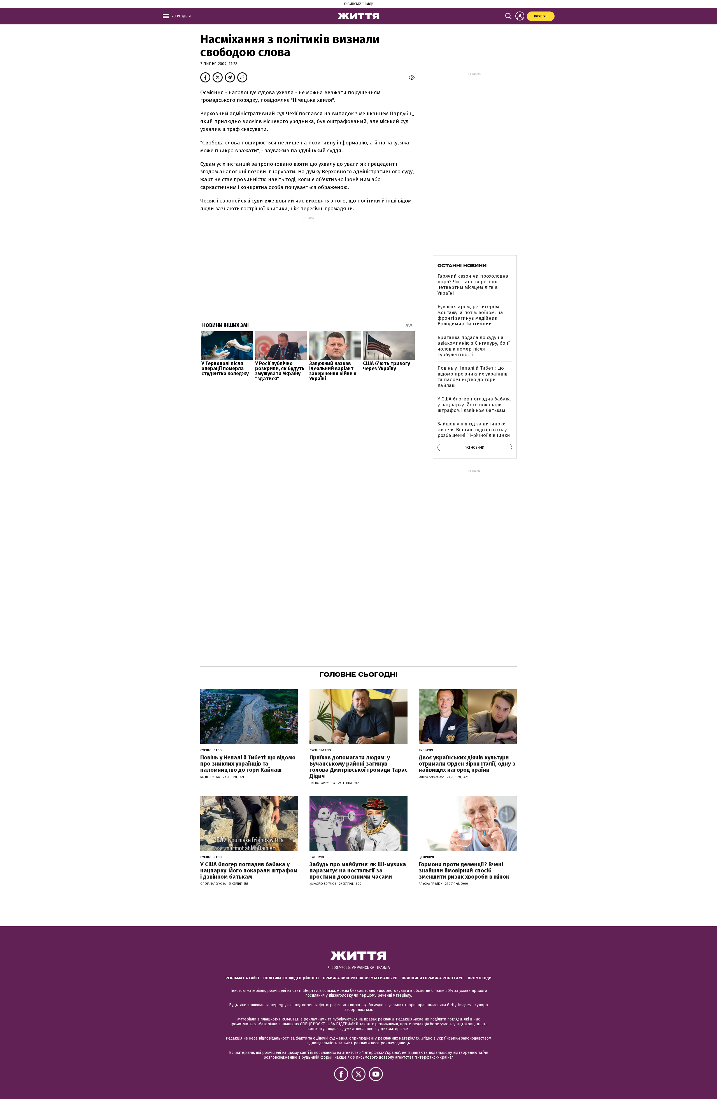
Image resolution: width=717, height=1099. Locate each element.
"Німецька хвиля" (312, 100)
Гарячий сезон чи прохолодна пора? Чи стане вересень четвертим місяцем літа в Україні (472, 284)
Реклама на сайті (242, 978)
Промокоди (480, 978)
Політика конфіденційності (291, 978)
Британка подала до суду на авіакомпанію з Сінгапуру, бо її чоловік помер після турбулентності (473, 346)
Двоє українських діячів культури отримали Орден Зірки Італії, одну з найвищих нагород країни (467, 763)
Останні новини (461, 265)
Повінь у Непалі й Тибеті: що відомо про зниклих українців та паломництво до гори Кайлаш (472, 376)
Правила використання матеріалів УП (360, 978)
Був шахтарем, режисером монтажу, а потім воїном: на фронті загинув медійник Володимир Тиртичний (470, 315)
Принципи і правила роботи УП (433, 978)
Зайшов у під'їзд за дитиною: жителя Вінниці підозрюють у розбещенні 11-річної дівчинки (473, 429)
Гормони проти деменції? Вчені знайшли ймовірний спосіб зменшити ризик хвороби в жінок (464, 870)
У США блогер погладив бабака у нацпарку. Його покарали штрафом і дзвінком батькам (474, 404)
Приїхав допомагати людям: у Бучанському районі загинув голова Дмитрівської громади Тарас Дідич (358, 766)
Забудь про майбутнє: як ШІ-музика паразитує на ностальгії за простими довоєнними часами (357, 870)
